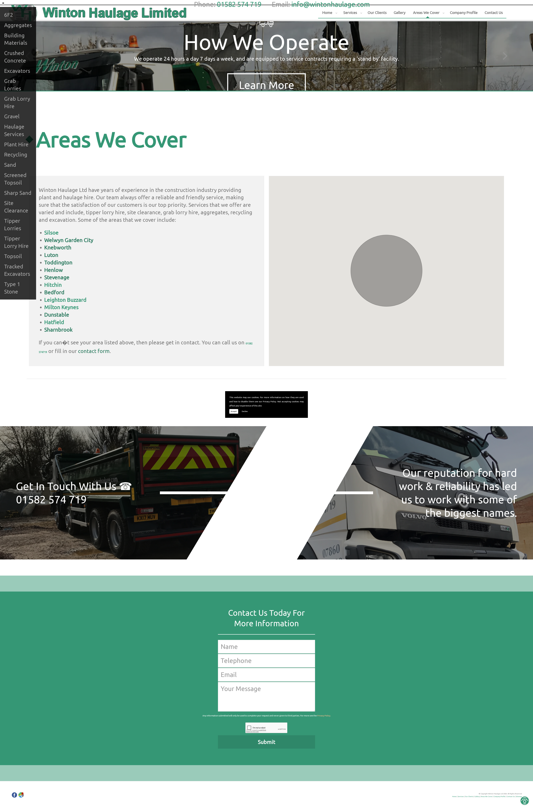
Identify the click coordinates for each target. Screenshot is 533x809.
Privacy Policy (269, 401)
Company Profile (464, 12)
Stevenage (56, 277)
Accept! (234, 411)
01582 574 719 (239, 4)
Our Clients (377, 12)
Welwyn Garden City (68, 240)
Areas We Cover (426, 12)
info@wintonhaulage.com (330, 4)
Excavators (17, 71)
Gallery (399, 12)
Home (327, 12)
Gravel (12, 116)
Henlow (53, 270)
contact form (94, 351)
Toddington (58, 262)
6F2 (8, 15)
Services (350, 12)
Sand (10, 165)
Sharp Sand (17, 193)
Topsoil (13, 256)
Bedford (54, 292)
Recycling (15, 154)
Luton (51, 255)
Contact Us (494, 12)
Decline (245, 411)
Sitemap (519, 796)
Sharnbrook (58, 330)
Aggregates (18, 25)
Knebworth (57, 247)
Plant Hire (16, 144)
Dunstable (56, 315)
